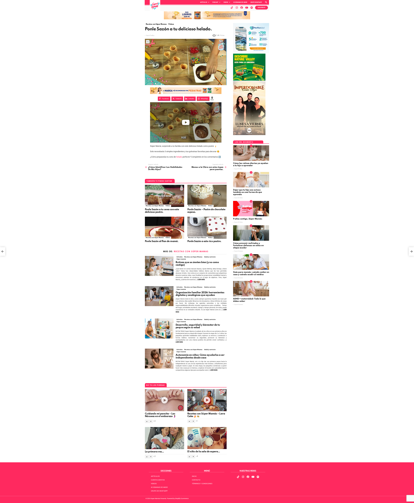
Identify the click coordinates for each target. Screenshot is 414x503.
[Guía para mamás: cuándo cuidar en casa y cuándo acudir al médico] (251, 262)
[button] (204, 2)
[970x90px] (185, 93)
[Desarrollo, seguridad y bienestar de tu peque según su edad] (159, 328)
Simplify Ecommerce (182, 498)
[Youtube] (246, 7)
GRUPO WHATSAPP (256, 2)
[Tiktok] (231, 7)
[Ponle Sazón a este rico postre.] (207, 228)
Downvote (151, 421)
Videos (225, 2)
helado (179, 157)
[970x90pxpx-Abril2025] (207, 19)
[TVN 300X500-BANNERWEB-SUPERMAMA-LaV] (249, 134)
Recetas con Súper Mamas (155, 206)
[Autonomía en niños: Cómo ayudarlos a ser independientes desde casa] (159, 359)
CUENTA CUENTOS (158, 480)
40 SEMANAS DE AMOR (240, 2)
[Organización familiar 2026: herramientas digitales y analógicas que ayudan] (159, 296)
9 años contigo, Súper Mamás (247, 219)
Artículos (203, 2)
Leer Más (201, 279)
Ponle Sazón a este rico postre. (204, 241)
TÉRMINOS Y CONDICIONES (202, 483)
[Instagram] (236, 7)
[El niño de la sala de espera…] (207, 438)
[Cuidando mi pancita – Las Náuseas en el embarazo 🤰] (164, 400)
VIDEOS (154, 483)
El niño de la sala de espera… (203, 451)
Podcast (215, 2)
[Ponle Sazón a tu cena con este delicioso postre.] (164, 196)
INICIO (194, 476)
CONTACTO (196, 480)
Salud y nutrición (210, 257)
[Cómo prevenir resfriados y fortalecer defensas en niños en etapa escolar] (251, 233)
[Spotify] (251, 7)
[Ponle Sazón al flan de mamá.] (164, 228)
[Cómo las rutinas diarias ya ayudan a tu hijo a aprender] (251, 153)
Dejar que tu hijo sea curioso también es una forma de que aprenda (247, 192)
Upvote (147, 421)
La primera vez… (154, 452)
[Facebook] (241, 7)
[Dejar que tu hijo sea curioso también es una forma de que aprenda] (251, 179)
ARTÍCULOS (155, 476)
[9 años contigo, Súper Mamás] (251, 208)
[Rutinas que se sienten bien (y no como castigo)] (159, 266)
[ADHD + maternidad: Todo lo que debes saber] (251, 288)
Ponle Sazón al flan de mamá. (161, 241)
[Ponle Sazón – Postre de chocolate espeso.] (207, 196)
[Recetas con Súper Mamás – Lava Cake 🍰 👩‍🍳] (207, 400)
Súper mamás (181, 259)
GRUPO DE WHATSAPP (159, 491)
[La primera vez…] (164, 438)
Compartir (147, 41)
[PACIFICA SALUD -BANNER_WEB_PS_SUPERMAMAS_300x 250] (251, 52)
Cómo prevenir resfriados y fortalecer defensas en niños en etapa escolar (248, 245)
